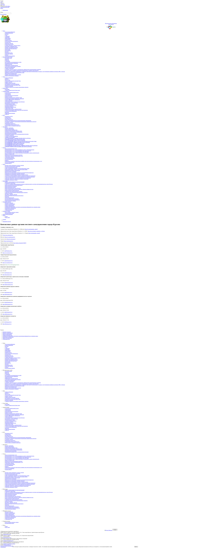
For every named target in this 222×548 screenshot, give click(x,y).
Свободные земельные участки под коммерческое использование (18, 177)
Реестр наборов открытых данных (12, 212)
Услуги (4, 147)
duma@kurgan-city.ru (8, 260)
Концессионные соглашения (10, 171)
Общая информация (9, 32)
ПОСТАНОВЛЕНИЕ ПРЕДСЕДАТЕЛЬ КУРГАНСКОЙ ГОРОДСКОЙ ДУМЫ (20, 141)
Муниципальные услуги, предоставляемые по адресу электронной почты (19, 149)
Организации (7, 39)
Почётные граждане (9, 43)
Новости (6, 78)
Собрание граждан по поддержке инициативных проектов (16, 87)
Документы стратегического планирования (13, 132)
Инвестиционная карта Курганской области (13, 185)
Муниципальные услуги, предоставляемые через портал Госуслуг (18, 150)
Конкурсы (7, 60)
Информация (5, 10)
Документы (5, 126)
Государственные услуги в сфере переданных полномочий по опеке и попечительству (22, 152)
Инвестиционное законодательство (12, 190)
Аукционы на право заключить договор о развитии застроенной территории (20, 175)
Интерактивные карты (9, 213)
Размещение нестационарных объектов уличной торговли (16, 174)
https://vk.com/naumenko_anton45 (31, 229)
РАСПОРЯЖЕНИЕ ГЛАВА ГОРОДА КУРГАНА (14, 143)
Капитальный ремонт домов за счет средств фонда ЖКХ (16, 169)
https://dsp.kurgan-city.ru (7, 274)
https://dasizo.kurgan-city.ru (8, 284)
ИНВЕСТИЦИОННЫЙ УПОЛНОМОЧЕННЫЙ (14, 182)
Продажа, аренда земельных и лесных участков (14, 165)
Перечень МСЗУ (8, 163)
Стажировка (7, 61)
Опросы (6, 54)
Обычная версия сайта (4, 7)
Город (4, 30)
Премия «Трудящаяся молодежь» (11, 47)
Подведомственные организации (11, 95)
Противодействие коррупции (11, 48)
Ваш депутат (7, 79)
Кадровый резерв (8, 371)
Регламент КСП (8, 118)
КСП (4, 115)
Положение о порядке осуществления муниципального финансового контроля (20, 121)
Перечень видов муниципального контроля (13, 154)
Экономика (7, 37)
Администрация (6, 91)
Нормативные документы (10, 123)
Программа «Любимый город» (11, 46)
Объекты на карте (8, 96)
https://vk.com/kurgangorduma (12, 264)
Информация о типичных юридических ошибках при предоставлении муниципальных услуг (23, 161)
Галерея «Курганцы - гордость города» (12, 45)
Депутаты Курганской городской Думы (13, 80)
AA (1, 4)
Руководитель (8, 117)
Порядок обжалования (9, 128)
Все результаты (3, 14)
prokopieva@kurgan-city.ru (8, 540)
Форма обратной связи (9, 197)
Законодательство (8, 64)
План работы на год (9, 119)
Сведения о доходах (9, 122)
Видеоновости (8, 50)
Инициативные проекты (10, 55)
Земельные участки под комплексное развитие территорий (16, 178)
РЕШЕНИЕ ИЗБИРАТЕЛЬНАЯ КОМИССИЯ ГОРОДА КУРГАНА (18, 146)
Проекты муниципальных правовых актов (13, 97)
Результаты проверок (9, 105)
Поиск (4, 215)
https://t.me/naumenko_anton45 (34, 233)
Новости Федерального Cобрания (11, 75)
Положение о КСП (9, 116)
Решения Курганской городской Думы (12, 85)
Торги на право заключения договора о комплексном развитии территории (20, 176)
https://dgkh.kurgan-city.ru (7, 314)
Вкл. (7, 6)
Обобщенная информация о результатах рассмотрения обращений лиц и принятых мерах (22, 207)
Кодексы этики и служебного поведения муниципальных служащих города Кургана (22, 70)
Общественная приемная (10, 113)
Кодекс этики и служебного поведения (12, 125)
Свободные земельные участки (11, 179)
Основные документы (9, 135)
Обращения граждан (7, 201)
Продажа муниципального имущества (12, 166)
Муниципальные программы (11, 133)
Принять (136, 546)
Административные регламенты (11, 136)
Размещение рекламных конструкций (12, 170)
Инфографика (8, 38)
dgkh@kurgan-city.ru (8, 312)
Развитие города (8, 40)
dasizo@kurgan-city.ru (9, 282)
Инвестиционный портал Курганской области (14, 195)
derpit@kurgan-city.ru (9, 302)
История (6, 34)
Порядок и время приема (10, 203)
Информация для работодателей (11, 65)
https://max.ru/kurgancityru (8, 235)
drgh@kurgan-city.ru (8, 292)
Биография (7, 89)
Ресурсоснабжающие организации (12, 198)
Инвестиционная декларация (11, 186)
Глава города (5, 88)
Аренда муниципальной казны (11, 167)
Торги (4, 164)
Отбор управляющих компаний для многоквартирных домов (17, 168)
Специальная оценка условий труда (12, 124)
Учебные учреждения (9, 68)
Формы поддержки (9, 193)
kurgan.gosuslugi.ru (7, 544)
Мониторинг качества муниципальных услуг (14, 462)
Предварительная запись (10, 158)
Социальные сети (8, 210)
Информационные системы (10, 422)
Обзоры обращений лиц (10, 206)
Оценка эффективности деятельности (12, 99)
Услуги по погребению (9, 162)
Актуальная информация (10, 31)
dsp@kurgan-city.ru (8, 272)
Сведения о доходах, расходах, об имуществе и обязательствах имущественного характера (23, 69)
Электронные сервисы (9, 157)
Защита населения (8, 100)
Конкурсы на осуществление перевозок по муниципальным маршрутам (19, 172)
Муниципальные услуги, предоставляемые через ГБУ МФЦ (17, 151)
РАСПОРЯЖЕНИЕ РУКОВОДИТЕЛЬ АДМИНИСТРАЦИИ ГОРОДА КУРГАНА (21, 145)
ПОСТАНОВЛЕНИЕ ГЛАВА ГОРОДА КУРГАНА (15, 140)
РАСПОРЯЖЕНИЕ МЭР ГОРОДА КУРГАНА (14, 144)
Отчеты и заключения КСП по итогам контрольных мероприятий (18, 120)
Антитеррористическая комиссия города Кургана (15, 101)
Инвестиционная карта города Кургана (13, 188)
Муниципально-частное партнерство (12, 199)
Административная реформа (10, 104)
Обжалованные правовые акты (11, 129)
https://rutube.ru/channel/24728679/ (19, 242)
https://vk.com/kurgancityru (10, 237)
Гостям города (8, 42)
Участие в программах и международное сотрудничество (16, 110)
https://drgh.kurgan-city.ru (7, 294)
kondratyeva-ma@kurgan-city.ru (9, 543)
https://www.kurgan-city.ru (7, 252)
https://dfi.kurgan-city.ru (7, 323)
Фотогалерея (7, 49)
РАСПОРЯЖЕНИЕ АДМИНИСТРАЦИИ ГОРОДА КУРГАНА (17, 142)
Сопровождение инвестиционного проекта (13, 191)
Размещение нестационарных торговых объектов (15, 173)
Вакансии (7, 59)
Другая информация (9, 159)
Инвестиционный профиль (10, 200)
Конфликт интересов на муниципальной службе (14, 72)
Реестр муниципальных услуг (11, 148)
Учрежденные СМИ (9, 108)
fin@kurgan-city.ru (8, 321)
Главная (4, 219)
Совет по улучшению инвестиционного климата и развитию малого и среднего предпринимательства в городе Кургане (29, 184)
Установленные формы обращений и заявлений (14, 98)
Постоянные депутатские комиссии (12, 84)
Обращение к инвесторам (10, 183)
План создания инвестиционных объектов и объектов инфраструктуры (19, 189)
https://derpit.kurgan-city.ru (7, 304)
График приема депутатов (10, 83)
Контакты (7, 112)
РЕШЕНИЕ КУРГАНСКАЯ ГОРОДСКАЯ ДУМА (15, 139)
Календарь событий (9, 53)
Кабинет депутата (8, 81)
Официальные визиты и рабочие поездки (13, 109)
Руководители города (9, 44)
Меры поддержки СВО (9, 153)
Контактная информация (10, 67)
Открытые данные (6, 211)
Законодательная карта (9, 209)
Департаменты (8, 94)
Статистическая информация (11, 111)
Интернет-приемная (9, 86)
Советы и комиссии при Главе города (12, 90)
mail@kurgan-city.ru (8, 250)
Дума (4, 76)
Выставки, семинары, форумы (11, 194)
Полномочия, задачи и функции (11, 102)
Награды (7, 51)
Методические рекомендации (11, 73)
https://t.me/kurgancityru (8, 241)
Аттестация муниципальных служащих (13, 66)
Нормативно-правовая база (10, 208)
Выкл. (9, 6)
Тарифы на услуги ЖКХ (10, 137)
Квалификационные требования (11, 63)
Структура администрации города (12, 92)
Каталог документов (9, 127)
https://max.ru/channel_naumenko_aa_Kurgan (36, 231)
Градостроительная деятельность (11, 41)
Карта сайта (7, 217)
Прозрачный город (8, 52)
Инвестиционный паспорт (10, 187)
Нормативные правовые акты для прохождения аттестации (17, 134)
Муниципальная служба (7, 56)
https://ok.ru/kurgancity (11, 239)
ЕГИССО (7, 114)
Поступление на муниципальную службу (13, 62)
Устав (6, 35)
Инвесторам (5, 181)
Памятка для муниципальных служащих (13, 74)
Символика (7, 36)
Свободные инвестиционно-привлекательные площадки (16, 192)
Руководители (8, 93)
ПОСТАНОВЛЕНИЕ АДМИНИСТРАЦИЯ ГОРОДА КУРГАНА (18, 138)
